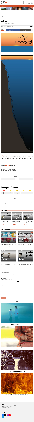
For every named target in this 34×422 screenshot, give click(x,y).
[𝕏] (5, 415)
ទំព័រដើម (2, 16)
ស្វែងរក (15, 406)
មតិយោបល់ (2, 285)
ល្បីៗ (24, 405)
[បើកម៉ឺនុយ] (2, 6)
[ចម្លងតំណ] (32, 30)
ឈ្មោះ (1, 281)
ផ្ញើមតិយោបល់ (3, 298)
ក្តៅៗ (24, 406)
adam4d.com (7, 165)
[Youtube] (10, 415)
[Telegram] (3, 417)
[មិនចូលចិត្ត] (26, 179)
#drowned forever (8, 198)
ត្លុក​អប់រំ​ (2, 19)
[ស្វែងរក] (32, 6)
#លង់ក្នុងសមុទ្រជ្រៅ (13, 198)
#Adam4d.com (3, 198)
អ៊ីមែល (18, 281)
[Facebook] (3, 415)
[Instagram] (8, 415)
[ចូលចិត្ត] (8, 179)
